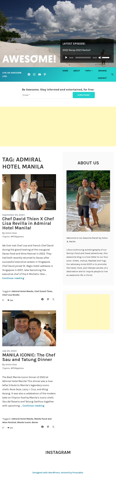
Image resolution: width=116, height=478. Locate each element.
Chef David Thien (43, 291)
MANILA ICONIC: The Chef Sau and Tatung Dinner (28, 357)
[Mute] (99, 57)
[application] (87, 57)
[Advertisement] (58, 126)
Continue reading (13, 278)
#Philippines (17, 236)
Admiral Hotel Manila (22, 291)
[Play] (66, 57)
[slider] (106, 57)
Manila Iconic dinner (27, 422)
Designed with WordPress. (46, 472)
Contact (102, 78)
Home (65, 71)
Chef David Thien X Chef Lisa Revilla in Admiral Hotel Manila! (28, 223)
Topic (88, 71)
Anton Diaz (11, 233)
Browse (102, 71)
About (76, 71)
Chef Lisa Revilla (10, 294)
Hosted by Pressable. (72, 472)
